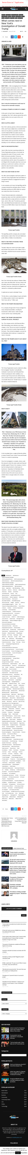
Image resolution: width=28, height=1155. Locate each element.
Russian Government (18, 730)
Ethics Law (4, 636)
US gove (4, 778)
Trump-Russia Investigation (15, 760)
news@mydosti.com (17, 1137)
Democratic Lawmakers (7, 622)
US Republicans (12, 784)
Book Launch (15, 598)
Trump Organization (21, 759)
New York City (21, 701)
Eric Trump (9, 634)
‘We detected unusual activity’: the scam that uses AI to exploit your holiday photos (14, 970)
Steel (18, 748)
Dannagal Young (20, 618)
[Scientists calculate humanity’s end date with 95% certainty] (5, 886)
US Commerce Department (13, 771)
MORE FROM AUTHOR (19, 848)
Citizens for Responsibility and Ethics (9, 606)
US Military (4, 782)
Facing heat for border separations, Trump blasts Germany (16, 1037)
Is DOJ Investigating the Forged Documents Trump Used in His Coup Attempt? (21, 820)
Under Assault (12, 762)
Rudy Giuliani (22, 724)
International (18, 16)
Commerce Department (18, 607)
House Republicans (6, 670)
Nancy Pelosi (12, 697)
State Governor (5, 748)
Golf (20, 663)
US (2, 769)
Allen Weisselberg (16, 588)
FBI (7, 638)
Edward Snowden (11, 633)
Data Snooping (5, 620)
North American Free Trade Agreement (10, 703)
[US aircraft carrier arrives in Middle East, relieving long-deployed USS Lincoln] (5, 861)
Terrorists (10, 753)
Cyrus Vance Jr (5, 618)
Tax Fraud (4, 751)
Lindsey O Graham (14, 687)
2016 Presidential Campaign (8, 577)
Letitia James (21, 685)
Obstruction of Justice (17, 705)
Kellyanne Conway (13, 683)
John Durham (11, 679)
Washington (21, 793)
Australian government (15, 595)
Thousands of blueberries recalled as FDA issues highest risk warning (17, 879)
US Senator (10, 787)
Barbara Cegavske (14, 597)
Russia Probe (19, 726)
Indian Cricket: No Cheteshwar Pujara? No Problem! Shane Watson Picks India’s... (17, 1029)
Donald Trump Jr (21, 629)
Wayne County (5, 796)
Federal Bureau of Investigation (8, 640)
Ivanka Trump (5, 676)
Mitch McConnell (11, 696)
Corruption (15, 615)
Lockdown (22, 687)
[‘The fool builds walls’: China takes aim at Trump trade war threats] (5, 1044)
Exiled (23, 636)
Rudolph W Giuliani (14, 724)
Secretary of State (6, 735)
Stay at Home (13, 748)
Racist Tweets (12, 719)
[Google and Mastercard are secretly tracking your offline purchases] (5, 1080)
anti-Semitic (15, 591)
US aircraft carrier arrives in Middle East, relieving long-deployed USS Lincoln (17, 861)
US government (10, 778)
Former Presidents (6, 651)
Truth (24, 760)
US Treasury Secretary (14, 789)
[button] (26, 9)
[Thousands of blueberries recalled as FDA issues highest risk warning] (5, 879)
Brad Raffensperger (16, 600)
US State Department (18, 787)
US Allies (6, 769)
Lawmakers (9, 685)
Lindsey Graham (5, 687)
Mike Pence (13, 694)
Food (3, 643)
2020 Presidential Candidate (8, 584)
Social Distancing (13, 741)
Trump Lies (12, 759)
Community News (15, 14)
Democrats (15, 625)
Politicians (18, 708)
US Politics (12, 18)
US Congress (4, 773)
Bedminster (21, 597)
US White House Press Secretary (17, 791)
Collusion (4, 607)
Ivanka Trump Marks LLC (15, 676)
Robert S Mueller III (14, 723)
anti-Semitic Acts (5, 593)
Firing (13, 642)
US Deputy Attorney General (8, 775)
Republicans (19, 721)
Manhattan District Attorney (18, 688)
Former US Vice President (7, 654)
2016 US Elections (5, 580)
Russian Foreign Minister (17, 728)
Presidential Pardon (10, 710)
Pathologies (4, 708)
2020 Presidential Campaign (8, 582)
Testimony (16, 753)
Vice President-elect (9, 793)
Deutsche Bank (17, 627)
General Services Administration (8, 656)
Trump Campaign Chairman (17, 757)
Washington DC (14, 795)
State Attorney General (7, 744)
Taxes (9, 751)
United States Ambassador (7, 768)
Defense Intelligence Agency (16, 620)
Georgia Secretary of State (7, 661)
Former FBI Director (6, 645)
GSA (3, 667)
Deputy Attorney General (7, 627)
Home (2, 12)
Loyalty (3, 688)
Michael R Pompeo (6, 694)
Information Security (14, 672)
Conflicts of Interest (17, 611)
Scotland (4, 733)
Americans (4, 591)
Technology (7, 18)
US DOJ (16, 775)
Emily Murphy (19, 633)
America (9, 589)
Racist (3, 717)
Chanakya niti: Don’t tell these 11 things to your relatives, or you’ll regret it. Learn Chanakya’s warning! (13, 983)
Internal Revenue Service (7, 674)
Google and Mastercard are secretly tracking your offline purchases (17, 1080)
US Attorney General (21, 769)
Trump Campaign (5, 757)
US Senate (4, 787)
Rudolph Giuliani (5, 724)
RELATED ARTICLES (7, 848)
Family (3, 638)
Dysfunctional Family (13, 631)
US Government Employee (7, 780)
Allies (23, 588)
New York (15, 701)
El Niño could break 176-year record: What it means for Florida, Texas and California (14, 963)
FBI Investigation (19, 638)
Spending (15, 742)
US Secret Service (20, 784)
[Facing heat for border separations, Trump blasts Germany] (5, 1037)
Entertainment (4, 16)
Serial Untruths (5, 741)
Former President (19, 649)
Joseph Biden (18, 679)
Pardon (19, 706)
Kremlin (23, 683)
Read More (24, 1152)
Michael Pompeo (14, 692)
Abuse (3, 588)
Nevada (3, 701)
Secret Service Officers (12, 733)
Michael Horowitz (5, 692)
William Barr (11, 798)
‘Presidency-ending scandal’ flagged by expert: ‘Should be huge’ (18, 893)
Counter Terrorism (6, 616)
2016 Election (8, 575)
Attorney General (5, 595)
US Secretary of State (19, 786)
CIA (19, 604)
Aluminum (4, 589)
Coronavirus (17, 613)
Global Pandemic (13, 663)
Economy (21, 631)
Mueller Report (5, 697)
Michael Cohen (14, 690)
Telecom (20, 751)
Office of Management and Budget (9, 706)
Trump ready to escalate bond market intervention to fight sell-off (18, 854)
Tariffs (10, 750)
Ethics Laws (10, 636)
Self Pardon (18, 735)
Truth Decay (4, 762)
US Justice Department (19, 780)
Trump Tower (5, 760)
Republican (19, 719)
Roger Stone (21, 723)
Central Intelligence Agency (8, 604)
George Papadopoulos (6, 658)
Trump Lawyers (5, 759)
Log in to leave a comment (14, 908)
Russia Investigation (10, 726)
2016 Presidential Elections (19, 579)
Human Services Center (16, 670)
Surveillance (4, 750)
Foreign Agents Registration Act (12, 643)
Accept (18, 1152)
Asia (16, 593)
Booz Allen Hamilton (6, 600)
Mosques (23, 696)
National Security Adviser (7, 699)
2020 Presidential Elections (7, 586)
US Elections (4, 777)
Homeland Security (20, 667)
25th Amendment (18, 586)
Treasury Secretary (6, 755)
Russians (23, 732)
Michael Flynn (22, 690)
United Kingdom (16, 764)
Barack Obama (5, 597)
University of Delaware (19, 768)
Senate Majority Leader (7, 739)
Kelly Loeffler (5, 683)
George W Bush (16, 658)
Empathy (4, 634)
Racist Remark (5, 719)
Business (7, 12)
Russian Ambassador (6, 728)
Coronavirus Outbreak (6, 615)
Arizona (12, 593)
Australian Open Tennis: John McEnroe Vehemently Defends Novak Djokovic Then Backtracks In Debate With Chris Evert (7, 822)
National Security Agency (19, 699)
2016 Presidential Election (7, 579)
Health (13, 16)
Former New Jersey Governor (8, 649)
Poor (3, 710)
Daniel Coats (12, 618)
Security (13, 735)
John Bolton (4, 679)
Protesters (10, 712)
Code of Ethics (21, 606)
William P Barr (18, 798)
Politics (23, 16)
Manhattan (9, 688)
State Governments (15, 746)
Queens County (17, 715)
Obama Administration (6, 705)
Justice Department (6, 681)
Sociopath (21, 741)
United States (12, 766)
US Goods (22, 777)
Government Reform (6, 665)
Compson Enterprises (6, 611)
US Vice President (5, 791)
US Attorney (12, 769)
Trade (21, 753)
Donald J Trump (5, 629)
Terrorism (4, 753)
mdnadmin (5, 31)
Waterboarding (21, 795)
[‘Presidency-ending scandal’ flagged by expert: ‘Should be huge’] (5, 893)
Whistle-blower (13, 796)
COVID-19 (13, 616)
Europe (9, 16)
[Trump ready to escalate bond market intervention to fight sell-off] (5, 854)
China (16, 604)
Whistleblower (20, 796)
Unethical (18, 762)
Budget (12, 602)
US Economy (22, 775)
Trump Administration (16, 755)
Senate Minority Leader (18, 739)
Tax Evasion (15, 750)
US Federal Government (14, 777)
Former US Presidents (16, 652)
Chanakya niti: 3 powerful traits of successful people (13, 976)
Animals (9, 591)
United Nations (5, 766)
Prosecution (18, 710)
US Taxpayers (5, 789)
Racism (23, 715)
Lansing (3, 685)
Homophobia (4, 669)
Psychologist (16, 712)
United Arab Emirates (6, 764)
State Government (6, 746)
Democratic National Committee (8, 624)
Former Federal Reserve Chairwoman (10, 647)
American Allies (22, 589)
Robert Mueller (5, 723)
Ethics (21, 634)
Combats (9, 607)
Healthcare (12, 667)
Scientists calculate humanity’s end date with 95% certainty (17, 886)
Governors (14, 665)
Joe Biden (19, 678)
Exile (20, 636)
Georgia (12, 660)
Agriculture (8, 588)
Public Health (15, 714)
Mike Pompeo (20, 694)
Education (21, 14)
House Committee (13, 669)
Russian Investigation (6, 732)
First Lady (18, 642)
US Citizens (4, 771)
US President (4, 784)
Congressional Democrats (7, 613)
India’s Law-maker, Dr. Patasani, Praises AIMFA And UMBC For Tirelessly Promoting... (17, 1073)
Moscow (17, 696)
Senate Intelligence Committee (8, 737)
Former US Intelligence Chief (17, 651)
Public (10, 714)
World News (20, 18)
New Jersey (9, 701)
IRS (21, 674)
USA (16, 18)
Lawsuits (15, 685)
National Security (20, 697)
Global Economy (5, 663)
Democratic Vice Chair (6, 625)
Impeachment (5, 672)
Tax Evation (22, 750)
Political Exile (11, 708)
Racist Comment (17, 717)
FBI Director (11, 638)
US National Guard (12, 782)
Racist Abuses (9, 717)
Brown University (5, 602)
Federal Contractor (21, 640)
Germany (17, 661)
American (15, 589)
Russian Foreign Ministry (7, 730)
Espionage (16, 634)
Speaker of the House (6, 742)
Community (8, 14)
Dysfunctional (5, 631)
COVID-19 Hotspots (21, 616)
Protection (4, 712)
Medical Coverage (6, 690)
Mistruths (4, 696)
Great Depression (21, 665)
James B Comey (5, 678)
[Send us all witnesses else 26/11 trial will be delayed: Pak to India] (5, 1066)
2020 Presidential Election (20, 584)
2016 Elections (16, 575)
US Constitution (12, 773)
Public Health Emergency (7, 715)
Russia (3, 18)
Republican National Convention (8, 721)
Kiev (19, 683)
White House (4, 798)
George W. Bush (5, 660)
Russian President (16, 732)
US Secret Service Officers (7, 786)
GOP (23, 663)
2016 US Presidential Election (17, 580)
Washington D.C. (5, 795)
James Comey (13, 678)
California (23, 602)
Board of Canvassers (6, 598)
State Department (17, 744)
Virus (16, 793)
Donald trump (13, 629)
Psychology (4, 714)
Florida (23, 642)
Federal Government (6, 642)
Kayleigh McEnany (15, 681)
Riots (25, 721)
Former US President (6, 652)
